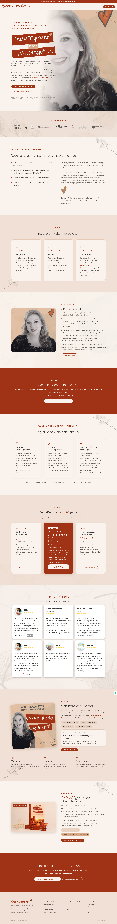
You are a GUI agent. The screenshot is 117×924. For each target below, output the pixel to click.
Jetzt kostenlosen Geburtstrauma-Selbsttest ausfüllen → (58, 1)
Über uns (51, 6)
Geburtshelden (14, 6)
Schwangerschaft (48, 904)
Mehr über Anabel (69, 355)
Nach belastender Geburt (51, 906)
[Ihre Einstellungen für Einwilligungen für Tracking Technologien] (115, 693)
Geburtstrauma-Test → (72, 879)
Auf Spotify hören (69, 749)
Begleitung (63, 6)
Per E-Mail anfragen (89, 567)
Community (107, 6)
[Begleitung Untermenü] (67, 6)
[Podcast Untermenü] (78, 6)
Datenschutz (91, 906)
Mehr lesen (30, 635)
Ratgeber (86, 6)
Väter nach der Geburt (50, 912)
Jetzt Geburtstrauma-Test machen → (58, 401)
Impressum (91, 904)
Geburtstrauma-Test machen (23, 86)
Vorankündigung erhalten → (73, 840)
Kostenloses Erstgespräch (22, 91)
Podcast (74, 6)
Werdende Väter (48, 909)
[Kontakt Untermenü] (98, 6)
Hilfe (89, 912)
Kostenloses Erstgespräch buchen (47, 879)
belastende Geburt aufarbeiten (42, 78)
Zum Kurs (21, 567)
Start (67, 904)
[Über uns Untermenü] (55, 6)
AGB (89, 909)
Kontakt (95, 6)
